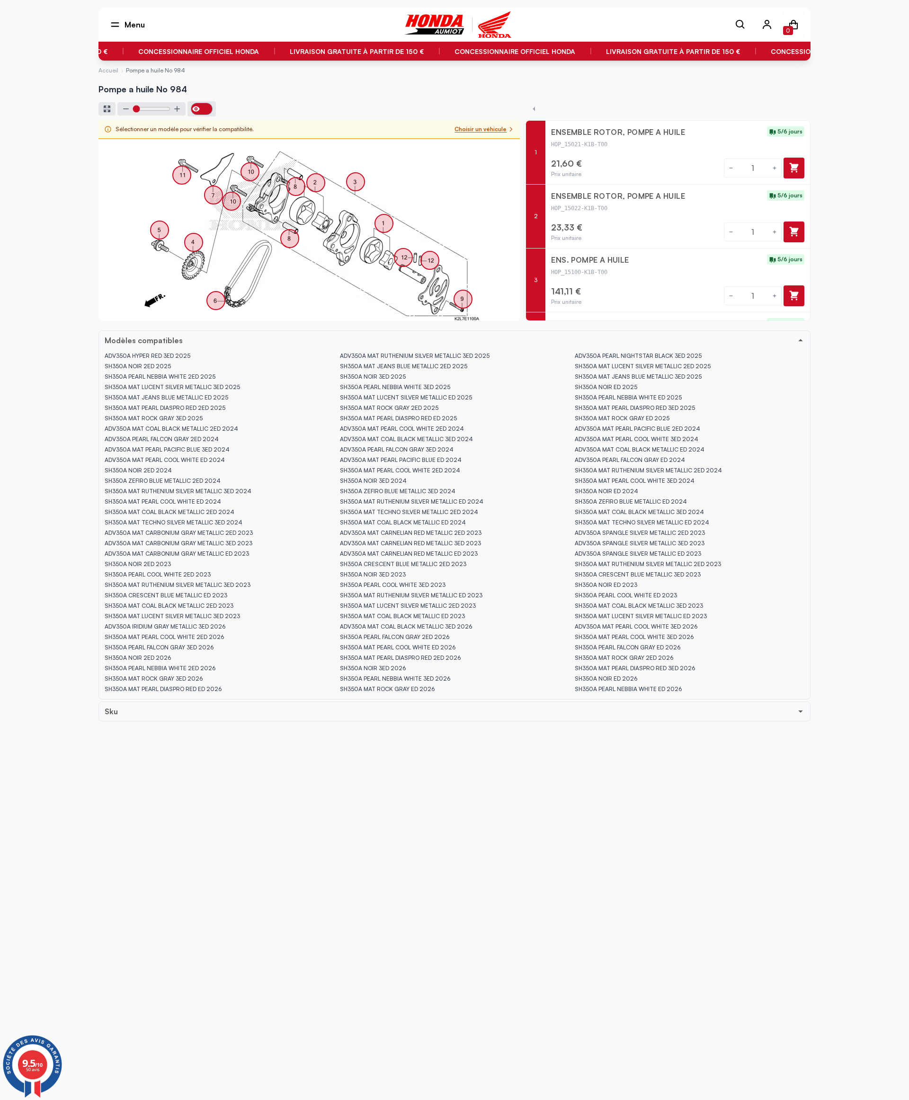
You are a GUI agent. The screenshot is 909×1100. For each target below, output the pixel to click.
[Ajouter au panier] (794, 168)
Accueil (108, 70)
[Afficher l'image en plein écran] (107, 109)
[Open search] (740, 24)
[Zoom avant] (177, 109)
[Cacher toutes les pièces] (534, 108)
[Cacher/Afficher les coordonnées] (201, 109)
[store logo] (434, 24)
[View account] (767, 24)
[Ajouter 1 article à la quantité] (774, 168)
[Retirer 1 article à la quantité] (731, 168)
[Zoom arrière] (126, 109)
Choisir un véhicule (480, 129)
